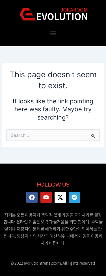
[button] (53, 33)
